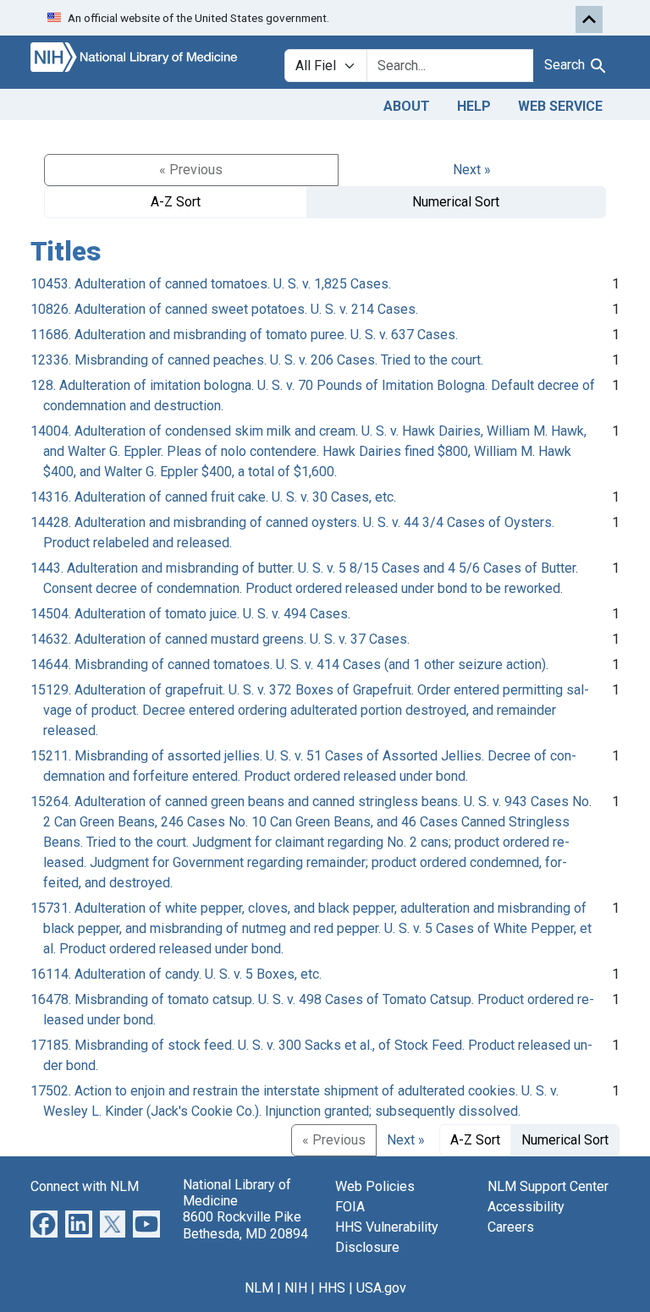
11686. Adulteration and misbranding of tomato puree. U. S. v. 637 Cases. (244, 335)
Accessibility (526, 1207)
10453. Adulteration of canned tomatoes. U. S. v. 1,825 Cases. (210, 284)
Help (474, 106)
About (406, 106)
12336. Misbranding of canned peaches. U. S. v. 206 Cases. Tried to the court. (256, 360)
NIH (295, 1288)
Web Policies (375, 1186)
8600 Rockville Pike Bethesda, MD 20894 (245, 1225)
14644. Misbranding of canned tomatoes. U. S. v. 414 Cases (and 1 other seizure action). (289, 664)
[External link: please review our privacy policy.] (44, 1223)
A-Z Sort (176, 202)
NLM (259, 1288)
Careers (511, 1227)
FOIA (350, 1207)
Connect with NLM (84, 1186)
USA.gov (381, 1288)
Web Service (560, 106)
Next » (472, 170)
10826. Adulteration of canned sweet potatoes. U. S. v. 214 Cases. (224, 309)
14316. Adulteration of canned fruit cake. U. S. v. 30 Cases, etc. (213, 497)
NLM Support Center (548, 1186)
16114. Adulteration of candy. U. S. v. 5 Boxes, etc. (176, 974)
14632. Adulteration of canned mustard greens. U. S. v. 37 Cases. (220, 639)
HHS (331, 1288)
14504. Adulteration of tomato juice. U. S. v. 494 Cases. (190, 614)
